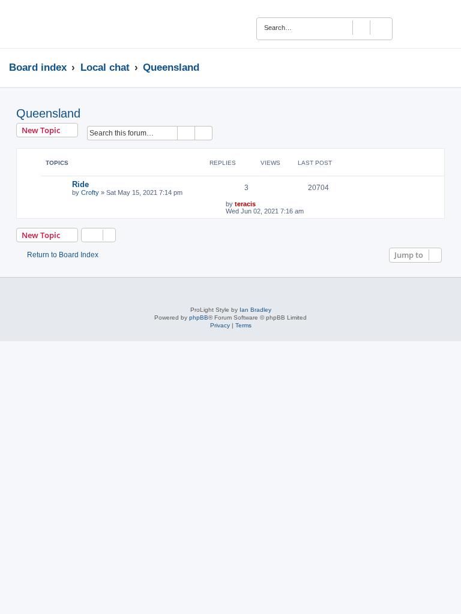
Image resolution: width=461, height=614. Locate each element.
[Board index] (46, 24)
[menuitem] (431, 26)
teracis (245, 203)
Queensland (48, 113)
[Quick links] (448, 67)
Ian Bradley (255, 309)
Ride (80, 184)
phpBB (198, 317)
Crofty (90, 192)
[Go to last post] (261, 203)
